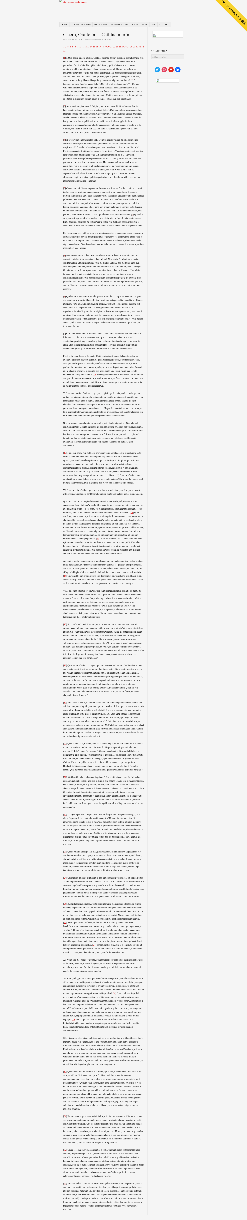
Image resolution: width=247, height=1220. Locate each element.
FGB (154, 24)
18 (102, 46)
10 (80, 46)
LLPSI (145, 24)
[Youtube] (171, 69)
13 (88, 46)
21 (111, 46)
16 (97, 46)
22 (114, 46)
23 (117, 46)
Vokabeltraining (81, 24)
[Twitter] (157, 69)
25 (122, 46)
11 (82, 46)
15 (94, 46)
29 (134, 46)
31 (140, 46)
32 (143, 46)
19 (105, 46)
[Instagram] (164, 69)
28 (131, 46)
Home (64, 24)
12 (85, 46)
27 (128, 46)
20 (108, 46)
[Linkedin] (177, 69)
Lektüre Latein (119, 24)
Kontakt (164, 24)
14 (91, 46)
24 (120, 46)
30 (137, 46)
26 (125, 46)
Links (135, 24)
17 (100, 46)
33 (64, 50)
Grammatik (100, 24)
